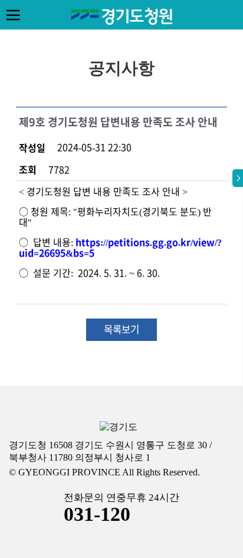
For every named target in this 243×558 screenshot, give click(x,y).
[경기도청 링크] (118, 427)
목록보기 (121, 329)
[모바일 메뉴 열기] (13, 14)
